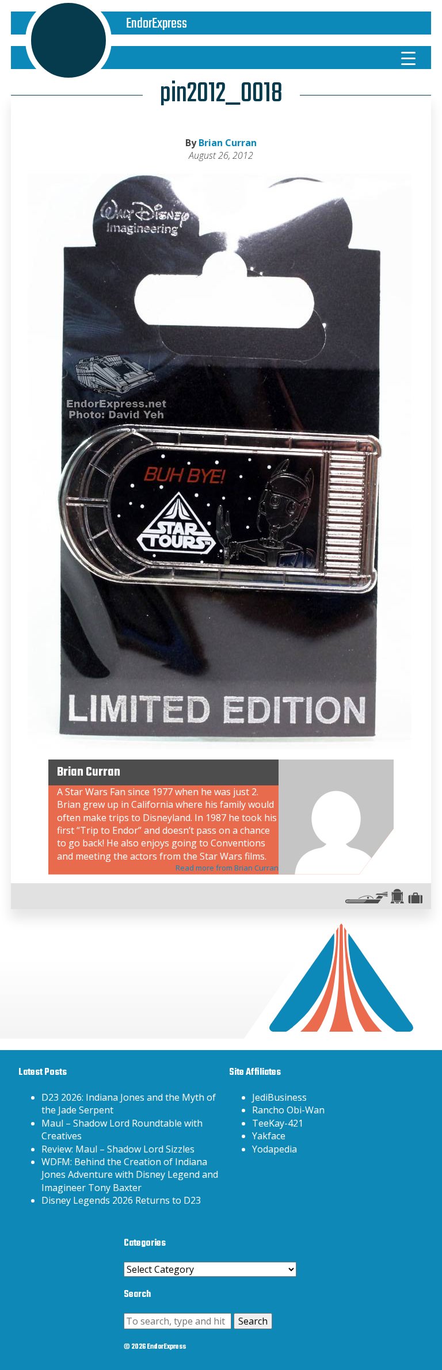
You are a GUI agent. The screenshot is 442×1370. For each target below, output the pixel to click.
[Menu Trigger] (408, 57)
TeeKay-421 (277, 1123)
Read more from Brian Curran (227, 868)
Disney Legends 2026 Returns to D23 (121, 1200)
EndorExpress (156, 24)
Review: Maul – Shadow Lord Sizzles (118, 1149)
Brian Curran (228, 142)
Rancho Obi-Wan (288, 1110)
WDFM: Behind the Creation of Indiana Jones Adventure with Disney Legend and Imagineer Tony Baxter (129, 1174)
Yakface (268, 1135)
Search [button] (253, 1321)
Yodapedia (274, 1149)
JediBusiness (279, 1097)
